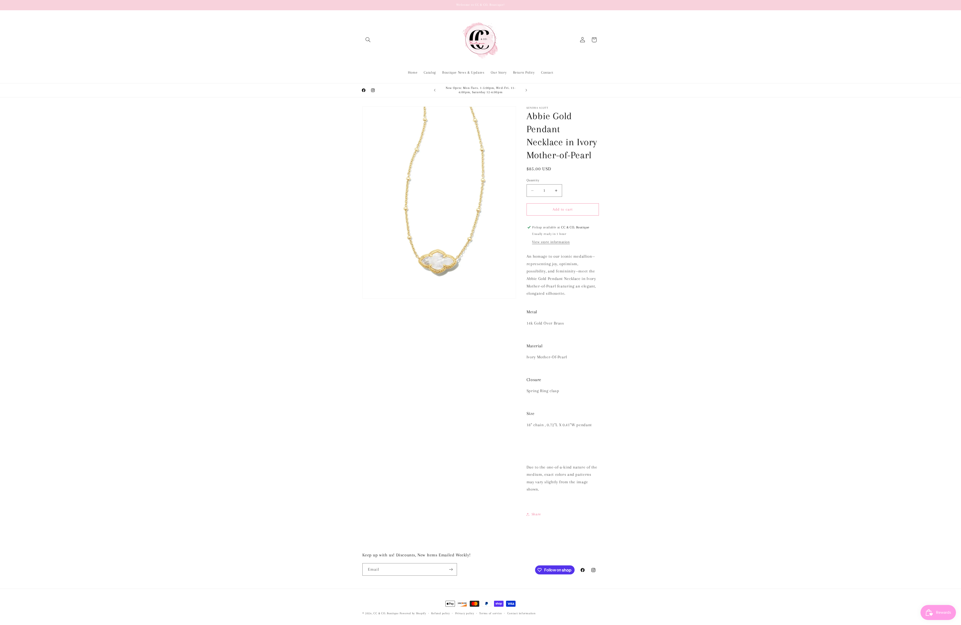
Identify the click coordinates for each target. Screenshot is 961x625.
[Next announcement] (526, 90)
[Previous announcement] (434, 90)
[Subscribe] (450, 569)
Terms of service (490, 613)
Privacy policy (464, 613)
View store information (551, 242)
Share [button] (536, 514)
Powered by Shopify (413, 613)
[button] (368, 40)
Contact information (521, 613)
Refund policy (440, 613)
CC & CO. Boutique (386, 613)
